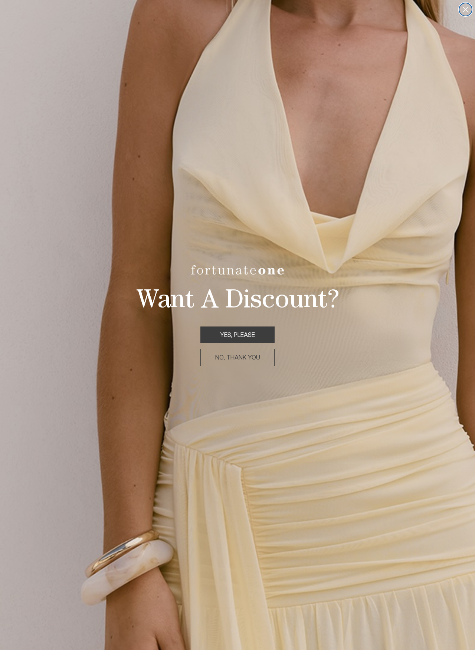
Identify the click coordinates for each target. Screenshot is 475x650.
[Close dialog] (465, 9)
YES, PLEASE (237, 334)
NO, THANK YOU (237, 357)
